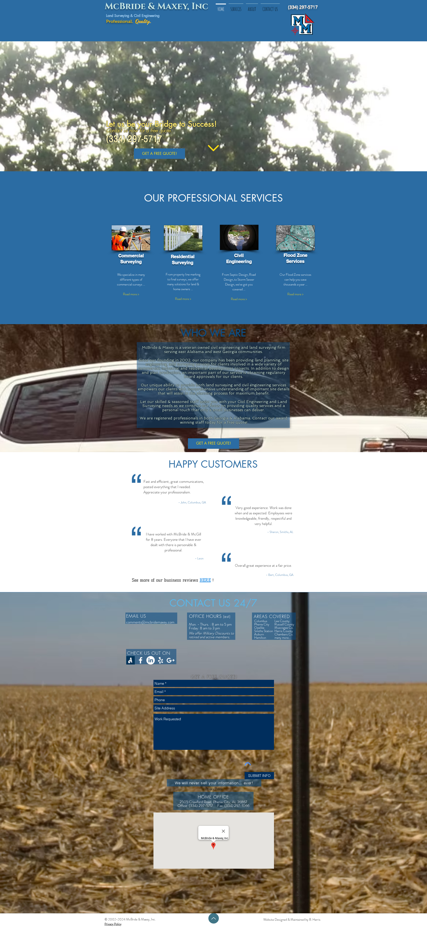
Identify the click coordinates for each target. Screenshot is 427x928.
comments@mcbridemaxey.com (150, 622)
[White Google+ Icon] (170, 660)
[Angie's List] (130, 660)
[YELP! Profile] (160, 660)
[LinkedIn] (150, 660)
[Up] (213, 918)
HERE (205, 580)
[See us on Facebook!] (140, 660)
